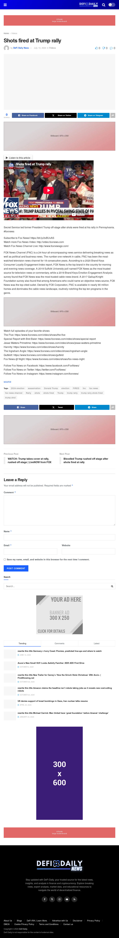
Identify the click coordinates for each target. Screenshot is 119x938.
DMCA (7, 924)
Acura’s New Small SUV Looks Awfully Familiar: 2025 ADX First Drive (51, 662)
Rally (28, 393)
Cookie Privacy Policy (24, 924)
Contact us (68, 924)
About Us (8, 920)
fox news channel (13, 393)
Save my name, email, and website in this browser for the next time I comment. (48, 559)
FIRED (76, 388)
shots (37, 393)
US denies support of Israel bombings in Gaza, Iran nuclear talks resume (53, 700)
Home (6, 33)
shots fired (49, 393)
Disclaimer (77, 920)
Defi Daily (23, 928)
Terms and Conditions (49, 924)
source (7, 381)
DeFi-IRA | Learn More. (37, 920)
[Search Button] (112, 586)
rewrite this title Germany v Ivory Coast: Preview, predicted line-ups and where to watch (60, 650)
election (65, 388)
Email (8, 545)
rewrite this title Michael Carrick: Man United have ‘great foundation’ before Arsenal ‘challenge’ (63, 712)
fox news (93, 388)
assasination (34, 388)
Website (66, 545)
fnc (84, 388)
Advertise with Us (60, 920)
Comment (10, 492)
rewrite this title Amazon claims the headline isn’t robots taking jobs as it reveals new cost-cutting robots (65, 689)
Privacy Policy (93, 920)
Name (8, 531)
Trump (60, 393)
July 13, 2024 (40, 47)
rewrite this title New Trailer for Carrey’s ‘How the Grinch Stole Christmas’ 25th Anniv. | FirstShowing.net (59, 676)
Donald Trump (51, 388)
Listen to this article (19, 157)
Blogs (19, 920)
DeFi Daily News (21, 47)
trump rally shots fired (92, 393)
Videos (14, 33)
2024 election (17, 388)
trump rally (72, 393)
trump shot (10, 397)
